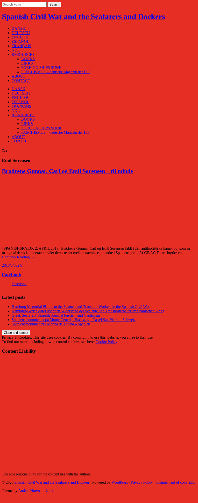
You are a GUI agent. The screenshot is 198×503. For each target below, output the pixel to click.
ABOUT (18, 76)
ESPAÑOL (20, 41)
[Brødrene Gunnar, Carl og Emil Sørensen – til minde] (74, 240)
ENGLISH (20, 37)
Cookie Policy (106, 342)
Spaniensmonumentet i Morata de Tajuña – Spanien (51, 324)
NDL (16, 50)
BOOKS (28, 59)
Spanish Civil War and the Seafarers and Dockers (83, 16)
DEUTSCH (21, 33)
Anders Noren (29, 490)
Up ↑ (49, 490)
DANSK (18, 28)
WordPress (120, 482)
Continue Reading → (18, 257)
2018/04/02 (10, 265)
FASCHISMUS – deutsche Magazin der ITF (55, 72)
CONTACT (21, 81)
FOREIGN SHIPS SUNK (41, 68)
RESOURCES (23, 54)
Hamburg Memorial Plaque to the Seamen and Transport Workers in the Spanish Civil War (80, 307)
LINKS (27, 63)
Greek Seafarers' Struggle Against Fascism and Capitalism (56, 315)
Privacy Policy (142, 482)
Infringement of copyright (175, 482)
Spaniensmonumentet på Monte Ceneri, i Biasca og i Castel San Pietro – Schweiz (73, 320)
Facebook (11, 274)
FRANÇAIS (21, 46)
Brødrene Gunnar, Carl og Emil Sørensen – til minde (67, 171)
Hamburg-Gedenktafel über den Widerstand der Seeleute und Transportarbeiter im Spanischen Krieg (88, 311)
